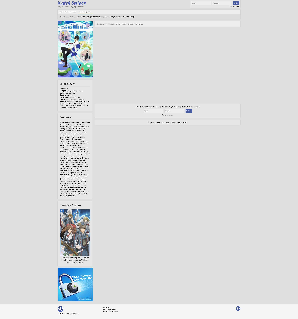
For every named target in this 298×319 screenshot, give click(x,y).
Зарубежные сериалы (67, 12)
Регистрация (234, 6)
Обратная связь (109, 309)
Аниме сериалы (85, 12)
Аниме (71, 17)
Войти (236, 3)
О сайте (106, 307)
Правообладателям (110, 311)
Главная (62, 17)
